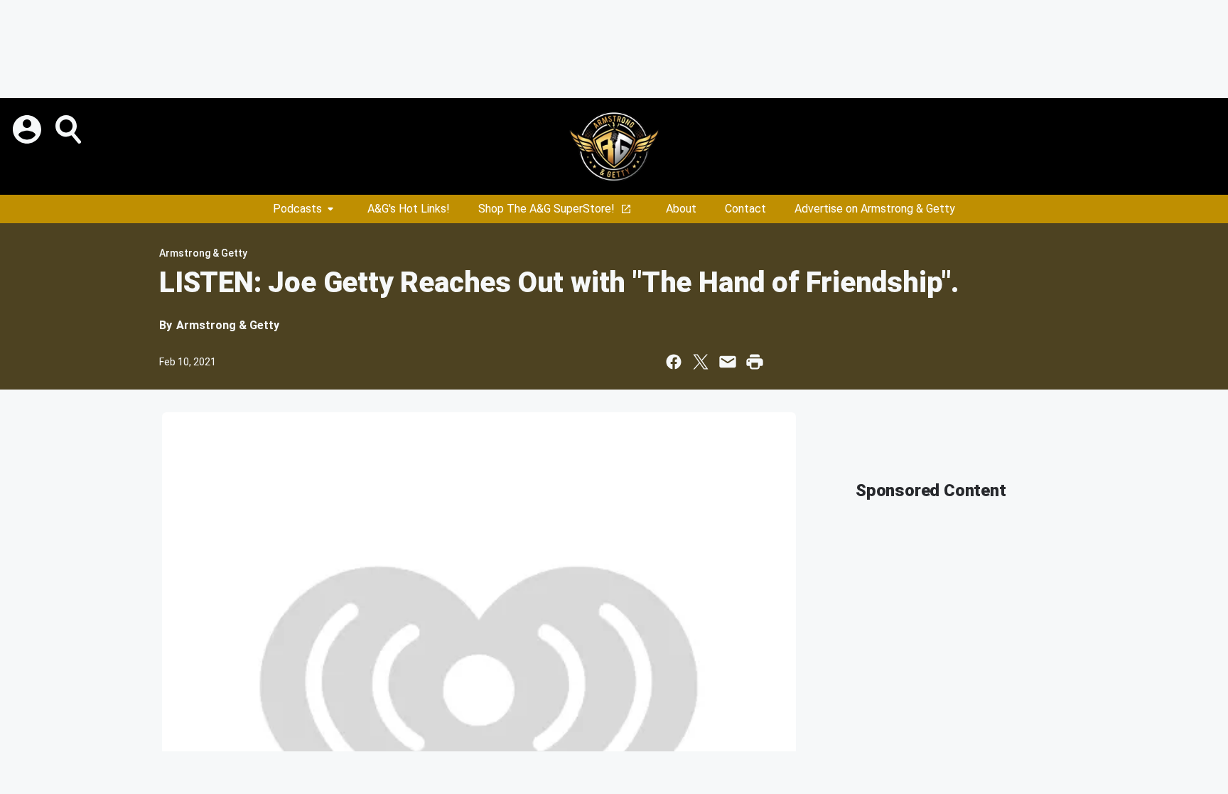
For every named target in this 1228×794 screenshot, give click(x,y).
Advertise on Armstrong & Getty (875, 208)
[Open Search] (69, 129)
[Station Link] (614, 146)
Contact (745, 208)
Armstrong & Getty (203, 253)
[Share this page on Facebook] (674, 362)
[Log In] (28, 129)
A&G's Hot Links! (408, 208)
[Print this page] (755, 362)
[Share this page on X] (701, 362)
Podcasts (297, 208)
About (681, 208)
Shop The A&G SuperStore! (546, 208)
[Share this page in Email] (728, 362)
